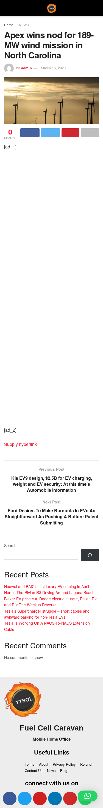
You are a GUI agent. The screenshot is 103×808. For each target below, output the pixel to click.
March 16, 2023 (53, 67)
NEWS (24, 24)
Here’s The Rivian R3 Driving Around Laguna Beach (49, 592)
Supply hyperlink (20, 444)
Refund (85, 764)
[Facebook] (9, 798)
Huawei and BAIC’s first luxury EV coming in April (46, 586)
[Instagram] (70, 798)
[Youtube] (40, 798)
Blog (63, 770)
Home (8, 24)
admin (26, 67)
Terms (30, 764)
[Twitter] (25, 798)
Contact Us (34, 770)
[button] (88, 796)
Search (10, 545)
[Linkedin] (55, 798)
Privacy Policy (64, 764)
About (43, 764)
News (51, 770)
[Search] (90, 555)
